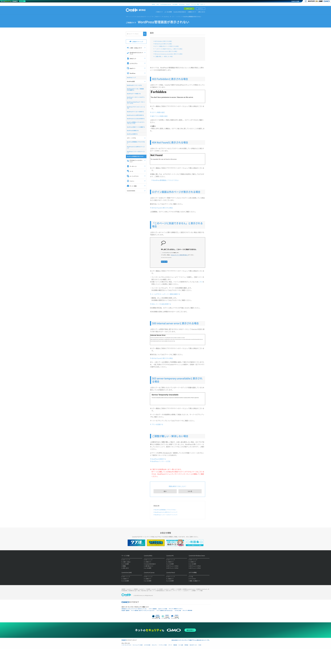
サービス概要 (199, 590)
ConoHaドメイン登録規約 (132, 589)
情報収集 (175, 645)
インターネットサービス (126, 645)
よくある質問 (168, 12)
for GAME (175, 4)
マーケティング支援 (163, 645)
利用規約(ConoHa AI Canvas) (189, 589)
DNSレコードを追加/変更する (161, 304)
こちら (200, 282)
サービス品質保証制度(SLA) (158, 590)
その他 (199, 645)
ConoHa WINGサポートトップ (143, 16)
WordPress (166, 16)
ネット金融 (181, 645)
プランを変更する (157, 424)
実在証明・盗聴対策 (125, 610)
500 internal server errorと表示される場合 (166, 51)
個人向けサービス (193, 645)
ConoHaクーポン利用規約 (157, 589)
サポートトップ (130, 16)
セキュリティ (154, 645)
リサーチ (170, 645)
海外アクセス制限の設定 (159, 116)
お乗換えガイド (192, 12)
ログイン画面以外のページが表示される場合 (167, 46)
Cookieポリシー (187, 590)
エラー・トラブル (176, 16)
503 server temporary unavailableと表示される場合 (168, 54)
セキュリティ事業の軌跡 (187, 610)
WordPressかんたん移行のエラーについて (166, 512)
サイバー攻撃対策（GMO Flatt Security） (165, 610)
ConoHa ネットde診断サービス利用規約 (172, 589)
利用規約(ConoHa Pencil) (201, 589)
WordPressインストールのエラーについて (166, 514)
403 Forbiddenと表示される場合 (163, 41)
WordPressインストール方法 (160, 461)
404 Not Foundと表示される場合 (163, 44)
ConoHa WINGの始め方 (180, 12)
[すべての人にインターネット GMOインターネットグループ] (319, 1)
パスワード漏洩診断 (153, 608)
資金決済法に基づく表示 (146, 590)
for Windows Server (166, 4)
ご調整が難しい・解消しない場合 (164, 56)
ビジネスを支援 (147, 645)
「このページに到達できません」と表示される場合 (168, 49)
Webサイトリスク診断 (162, 608)
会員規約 (123, 589)
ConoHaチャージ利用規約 (144, 589)
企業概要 (193, 590)
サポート (202, 4)
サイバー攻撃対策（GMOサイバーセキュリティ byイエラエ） (143, 610)
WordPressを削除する (158, 459)
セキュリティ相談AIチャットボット (176, 608)
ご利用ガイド (159, 12)
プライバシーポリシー (177, 590)
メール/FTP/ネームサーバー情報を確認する (165, 294)
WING (153, 4)
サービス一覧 (195, 4)
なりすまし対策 (178, 610)
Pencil (188, 4)
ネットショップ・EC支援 (137, 645)
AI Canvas (181, 4)
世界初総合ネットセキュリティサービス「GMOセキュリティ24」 (134, 608)
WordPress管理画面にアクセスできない (166, 180)
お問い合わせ (201, 12)
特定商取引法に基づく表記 (134, 590)
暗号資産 (186, 645)
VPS (158, 4)
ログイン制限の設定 (158, 112)
